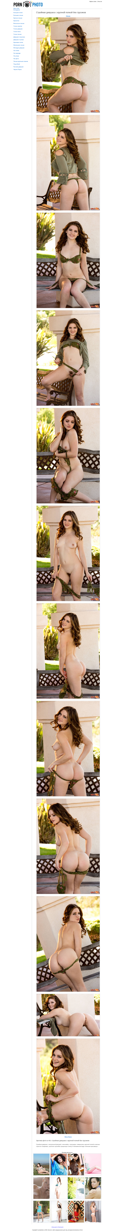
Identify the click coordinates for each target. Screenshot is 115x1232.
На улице (16, 56)
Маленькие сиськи (18, 45)
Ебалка (68, 16)
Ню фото (16, 58)
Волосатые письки (18, 23)
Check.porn (60, 1227)
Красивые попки (18, 42)
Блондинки (16, 10)
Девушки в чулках (18, 39)
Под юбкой (16, 64)
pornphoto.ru (41, 1230)
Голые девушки (17, 29)
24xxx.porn (54, 1227)
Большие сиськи (18, 15)
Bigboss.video (93, 1)
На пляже (16, 50)
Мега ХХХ (16, 8)
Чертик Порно (17, 69)
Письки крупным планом (20, 61)
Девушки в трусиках (19, 37)
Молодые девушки (18, 48)
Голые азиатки (17, 26)
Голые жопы (17, 31)
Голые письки (17, 34)
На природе (16, 53)
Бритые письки (17, 18)
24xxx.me (99, 1)
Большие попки (18, 12)
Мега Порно (68, 1137)
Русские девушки (18, 66)
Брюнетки (16, 20)
